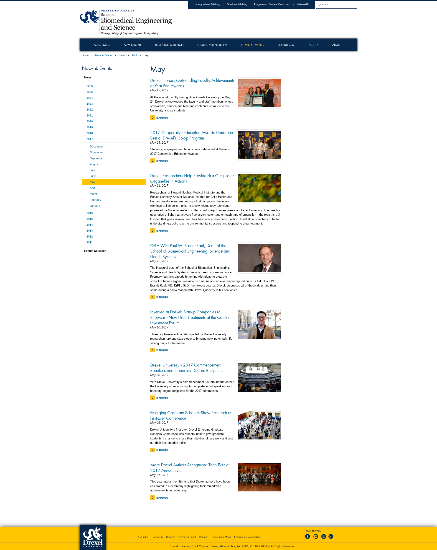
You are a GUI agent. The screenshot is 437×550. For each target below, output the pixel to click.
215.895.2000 (258, 546)
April (93, 188)
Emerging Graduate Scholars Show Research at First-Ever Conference (190, 415)
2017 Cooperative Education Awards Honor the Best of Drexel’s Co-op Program (191, 135)
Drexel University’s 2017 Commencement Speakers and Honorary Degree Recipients (186, 367)
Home (85, 55)
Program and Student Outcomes (272, 4)
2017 (134, 55)
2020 (89, 121)
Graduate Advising (237, 4)
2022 (89, 109)
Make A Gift (303, 4)
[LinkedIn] (331, 539)
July (92, 170)
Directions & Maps (221, 537)
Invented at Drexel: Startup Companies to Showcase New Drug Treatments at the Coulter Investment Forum (190, 317)
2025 (89, 91)
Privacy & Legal (187, 537)
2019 (89, 127)
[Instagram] (316, 539)
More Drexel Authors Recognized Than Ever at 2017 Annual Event (189, 467)
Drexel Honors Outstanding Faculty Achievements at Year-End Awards (192, 82)
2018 (89, 133)
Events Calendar (95, 251)
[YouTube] (323, 539)
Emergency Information (247, 537)
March (94, 194)
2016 (89, 212)
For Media (157, 537)
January (95, 205)
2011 (89, 242)
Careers (170, 537)
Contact (203, 537)
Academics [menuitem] (102, 45)
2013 (89, 230)
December (96, 146)
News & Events (103, 55)
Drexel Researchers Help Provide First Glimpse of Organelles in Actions (192, 178)
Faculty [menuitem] (313, 45)
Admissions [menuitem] (133, 45)
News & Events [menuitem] (252, 45)
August (94, 164)
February (95, 199)
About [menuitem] (337, 45)
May (92, 182)
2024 (89, 97)
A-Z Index (143, 537)
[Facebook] (308, 539)
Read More (162, 117)
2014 (89, 224)
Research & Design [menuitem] (169, 45)
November (96, 152)
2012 (89, 236)
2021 (89, 115)
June (93, 176)
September (97, 158)
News (122, 55)
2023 (89, 103)
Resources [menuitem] (286, 45)
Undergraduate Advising (207, 4)
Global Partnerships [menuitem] (212, 45)
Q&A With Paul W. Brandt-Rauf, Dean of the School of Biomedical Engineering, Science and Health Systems (190, 250)
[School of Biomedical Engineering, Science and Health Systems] (126, 33)
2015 (89, 218)
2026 (89, 86)
